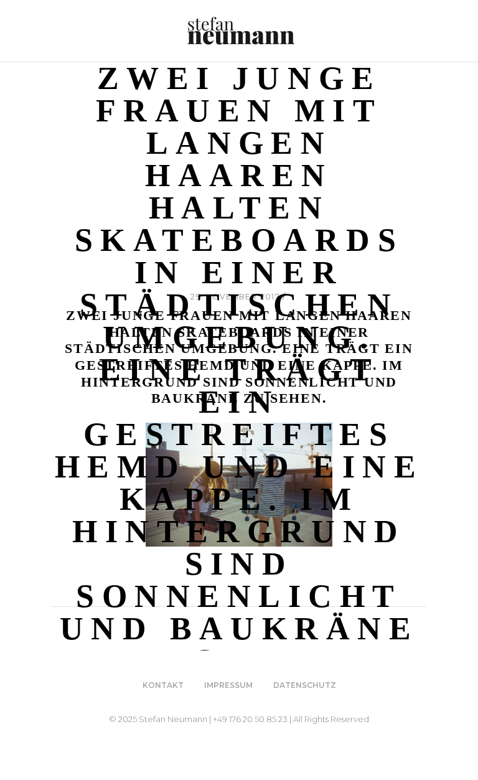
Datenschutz (304, 685)
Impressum (228, 685)
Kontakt (163, 685)
